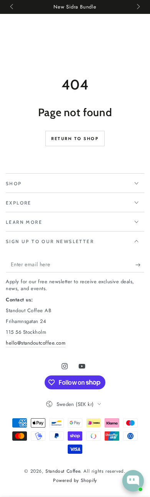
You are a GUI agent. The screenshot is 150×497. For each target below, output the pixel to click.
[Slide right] (137, 7)
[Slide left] (12, 7)
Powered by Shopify (75, 480)
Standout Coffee (62, 471)
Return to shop (75, 138)
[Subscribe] (139, 264)
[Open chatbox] (133, 481)
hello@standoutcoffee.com (35, 343)
